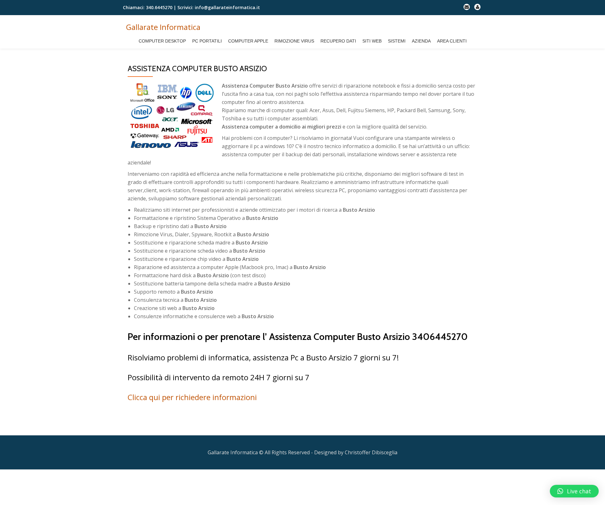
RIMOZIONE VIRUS (294, 40)
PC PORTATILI (207, 40)
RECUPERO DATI (338, 40)
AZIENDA (421, 40)
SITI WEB (372, 40)
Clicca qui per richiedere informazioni (192, 397)
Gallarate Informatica (163, 27)
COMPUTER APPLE (248, 40)
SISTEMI (397, 40)
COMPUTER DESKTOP (162, 40)
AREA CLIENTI (452, 40)
